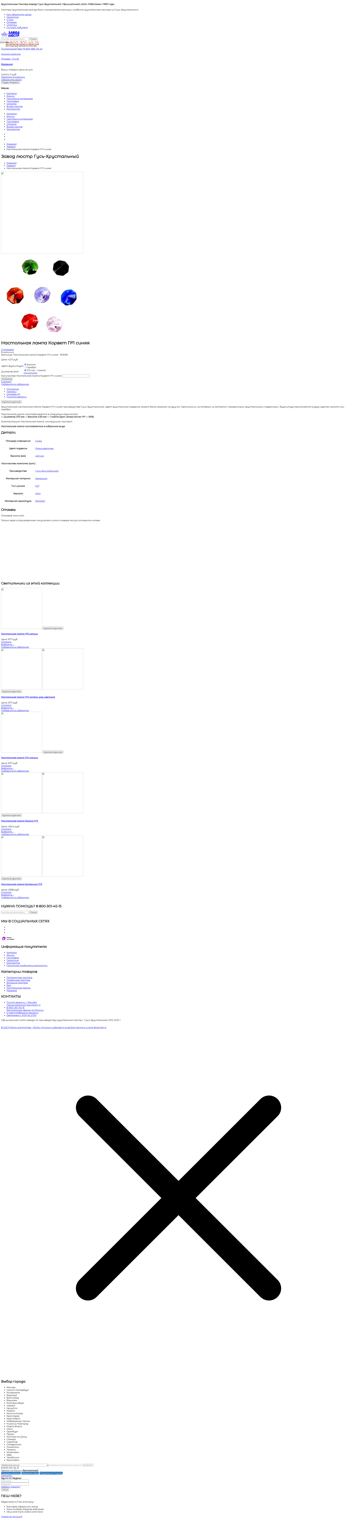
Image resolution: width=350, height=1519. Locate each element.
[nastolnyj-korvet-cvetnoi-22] (42, 253)
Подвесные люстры (18, 980)
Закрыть (6, 1475)
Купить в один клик (11, 402)
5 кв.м (38, 441)
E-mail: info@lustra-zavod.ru (22, 1012)
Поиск (33, 39)
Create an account (11, 1516)
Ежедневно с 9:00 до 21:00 (21, 1015)
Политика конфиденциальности (27, 965)
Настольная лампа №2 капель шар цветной (28, 697)
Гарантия (13, 960)
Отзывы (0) (13, 394)
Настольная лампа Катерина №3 (21, 884)
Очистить (30, 373)
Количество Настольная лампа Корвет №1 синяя (31, 376)
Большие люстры (17, 982)
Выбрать (87, 1465)
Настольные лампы (18, 988)
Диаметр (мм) (10, 371)
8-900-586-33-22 (32, 49)
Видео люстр (15, 106)
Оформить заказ (11, 79)
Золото (31, 364)
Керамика (41, 478)
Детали (12, 391)
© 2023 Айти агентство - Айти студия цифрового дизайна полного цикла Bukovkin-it (53, 1027)
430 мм (39, 456)
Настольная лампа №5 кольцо (19, 634)
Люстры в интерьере (20, 98)
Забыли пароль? (11, 1487)
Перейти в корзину (13, 77)
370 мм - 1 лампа (36, 370)
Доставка (13, 101)
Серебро (31, 367)
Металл (40, 501)
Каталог (12, 93)
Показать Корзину (11, 1473)
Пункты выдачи (17, 397)
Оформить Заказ (30, 1473)
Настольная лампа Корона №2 (19, 821)
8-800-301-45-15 (22, 42)
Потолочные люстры (19, 977)
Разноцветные (44, 448)
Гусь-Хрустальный (47, 471)
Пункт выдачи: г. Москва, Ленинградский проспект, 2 (23, 1003)
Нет (38, 493)
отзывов (7, 349)
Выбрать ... (7, 644)
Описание (13, 389)
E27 (37, 486)
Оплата (12, 104)
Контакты (13, 109)
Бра (9, 985)
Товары (11, 146)
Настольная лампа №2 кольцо (19, 757)
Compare (6, 381)
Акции (11, 96)
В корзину (7, 379)
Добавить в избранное (15, 384)
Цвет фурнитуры (12, 366)
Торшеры (12, 990)
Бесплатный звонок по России (25, 1010)
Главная (11, 144)
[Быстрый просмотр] (42, 628)
